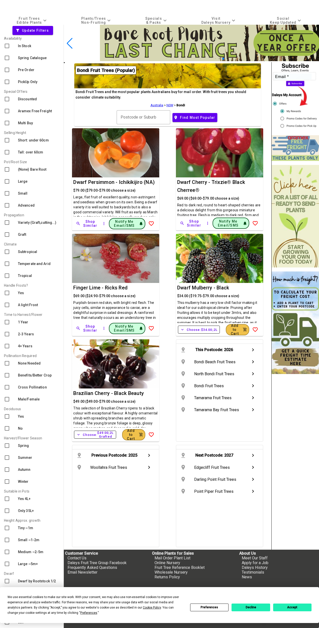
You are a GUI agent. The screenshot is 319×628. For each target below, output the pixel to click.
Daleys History (255, 567)
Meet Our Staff (255, 558)
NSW (169, 105)
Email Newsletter (82, 572)
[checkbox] (32, 46)
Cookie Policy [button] (152, 607)
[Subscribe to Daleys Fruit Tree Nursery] (295, 96)
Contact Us (77, 558)
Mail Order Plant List (172, 558)
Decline (251, 607)
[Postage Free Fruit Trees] (295, 148)
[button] (215, 58)
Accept (292, 607)
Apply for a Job (255, 562)
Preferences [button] (88, 613)
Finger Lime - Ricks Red (100, 288)
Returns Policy (167, 577)
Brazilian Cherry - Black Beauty (108, 393)
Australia (157, 105)
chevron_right (253, 350)
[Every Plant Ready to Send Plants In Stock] (295, 216)
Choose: (199, 329)
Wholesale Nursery (171, 572)
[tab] (32, 20)
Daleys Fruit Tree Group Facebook (97, 562)
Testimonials (253, 572)
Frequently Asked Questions (92, 567)
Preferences (209, 607)
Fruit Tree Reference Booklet (180, 567)
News (247, 577)
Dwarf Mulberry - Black (203, 288)
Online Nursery (167, 562)
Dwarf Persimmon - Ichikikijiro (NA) (114, 182)
